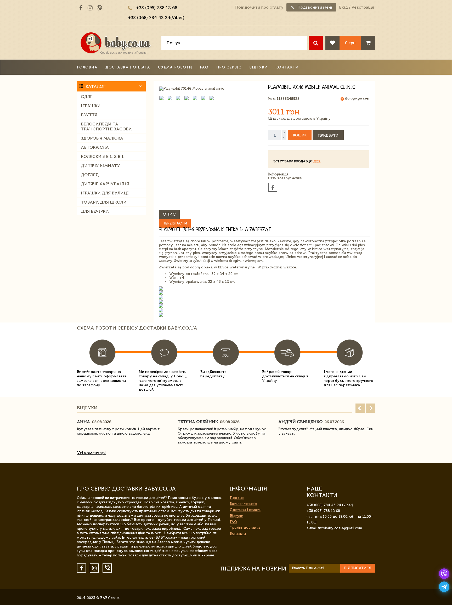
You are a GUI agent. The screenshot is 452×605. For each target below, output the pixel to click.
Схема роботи (175, 67)
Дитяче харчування (105, 183)
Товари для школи (104, 202)
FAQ (204, 67)
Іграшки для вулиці (105, 193)
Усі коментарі (91, 452)
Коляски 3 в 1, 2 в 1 (102, 156)
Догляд (90, 174)
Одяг (86, 96)
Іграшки (91, 105)
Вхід (343, 7)
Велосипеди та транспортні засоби (106, 126)
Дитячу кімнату (100, 165)
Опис (169, 214)
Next (370, 408)
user (316, 161)
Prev (360, 408)
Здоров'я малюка (102, 138)
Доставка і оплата (127, 67)
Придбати (328, 135)
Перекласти (174, 223)
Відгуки (258, 67)
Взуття (89, 114)
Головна (87, 67)
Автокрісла (95, 147)
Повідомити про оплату (259, 7)
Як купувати (356, 99)
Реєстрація (363, 7)
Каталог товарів (243, 504)
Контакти (286, 67)
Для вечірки (95, 211)
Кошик (299, 135)
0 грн (350, 42)
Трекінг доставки (245, 527)
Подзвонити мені (314, 7)
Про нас (237, 498)
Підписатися (357, 568)
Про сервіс (228, 67)
